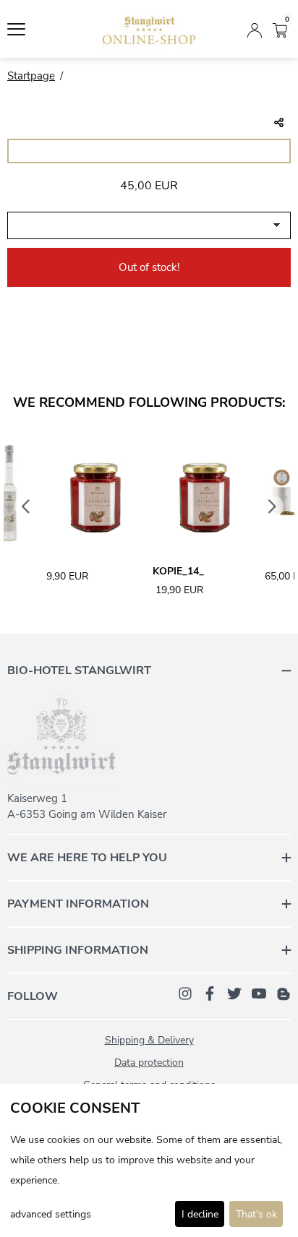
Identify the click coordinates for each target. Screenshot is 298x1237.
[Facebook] (210, 993)
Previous (26, 506)
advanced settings (50, 1214)
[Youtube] (259, 993)
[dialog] (149, 1160)
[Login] (254, 29)
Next (272, 506)
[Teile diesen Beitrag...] (279, 123)
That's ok (256, 1214)
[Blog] (283, 993)
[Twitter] (234, 993)
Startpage (31, 76)
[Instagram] (185, 993)
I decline (200, 1214)
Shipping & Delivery (149, 1040)
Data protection (149, 1062)
